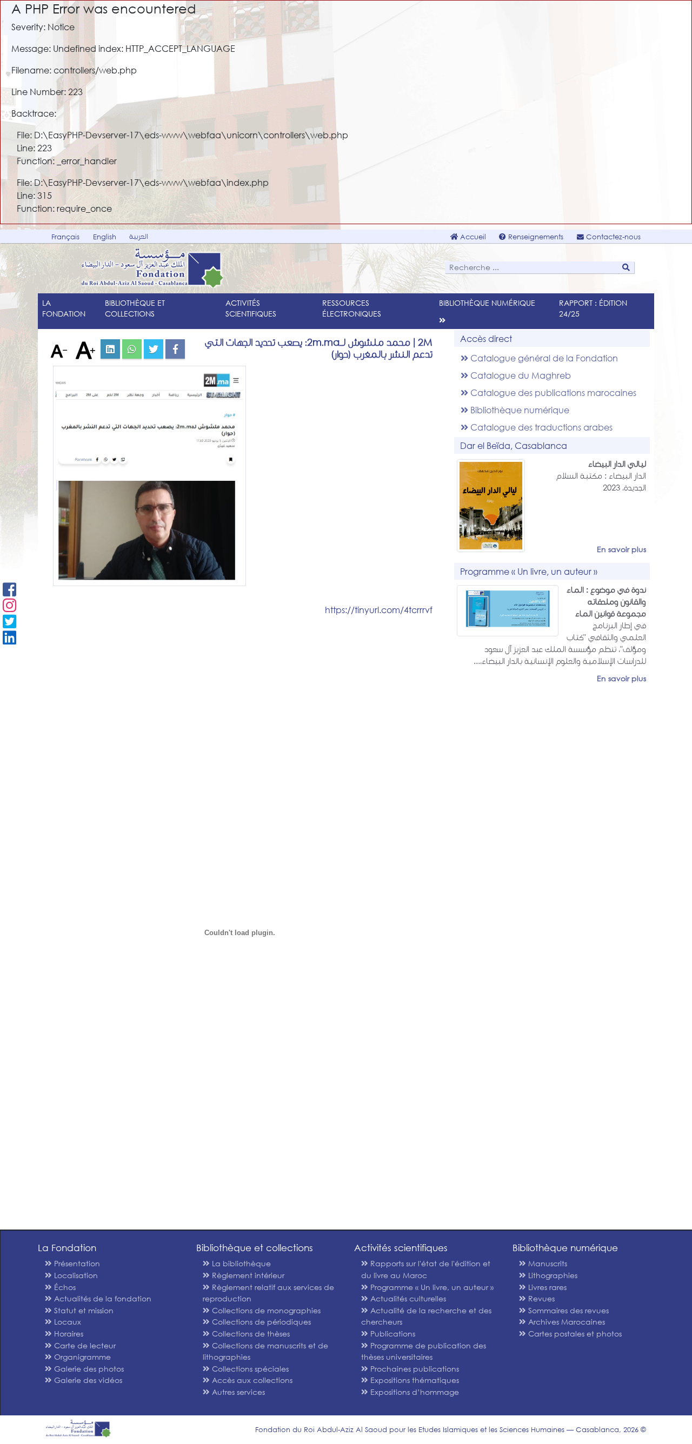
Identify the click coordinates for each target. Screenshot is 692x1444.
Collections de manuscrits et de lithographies (265, 1351)
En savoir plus (621, 549)
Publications (391, 1333)
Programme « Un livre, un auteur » (431, 1287)
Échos (64, 1287)
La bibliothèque (240, 1263)
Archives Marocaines (565, 1322)
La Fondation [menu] (63, 308)
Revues (540, 1298)
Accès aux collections (251, 1380)
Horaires (67, 1333)
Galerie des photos (88, 1369)
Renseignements (534, 236)
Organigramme (81, 1357)
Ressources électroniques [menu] (351, 308)
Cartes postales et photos (574, 1333)
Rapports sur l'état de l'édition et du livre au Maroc (425, 1269)
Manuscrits (546, 1263)
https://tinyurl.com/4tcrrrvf (378, 609)
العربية (138, 236)
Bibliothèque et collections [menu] (135, 308)
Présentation (76, 1263)
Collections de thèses (250, 1333)
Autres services (237, 1392)
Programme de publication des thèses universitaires (423, 1351)
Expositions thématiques (413, 1380)
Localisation (75, 1275)
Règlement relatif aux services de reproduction (268, 1293)
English (104, 236)
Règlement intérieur (247, 1275)
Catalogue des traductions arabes (540, 427)
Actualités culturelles (407, 1298)
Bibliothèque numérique (518, 409)
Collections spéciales (249, 1369)
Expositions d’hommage (413, 1392)
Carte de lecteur (84, 1345)
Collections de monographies (265, 1310)
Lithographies (551, 1275)
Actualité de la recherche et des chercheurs (426, 1316)
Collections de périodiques (260, 1322)
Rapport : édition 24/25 (593, 308)
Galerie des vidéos (87, 1380)
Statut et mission (83, 1310)
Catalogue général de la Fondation (543, 358)
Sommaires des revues (567, 1310)
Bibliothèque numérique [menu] (487, 303)
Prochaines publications (413, 1369)
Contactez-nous (612, 236)
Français (65, 236)
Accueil (472, 236)
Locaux (66, 1322)
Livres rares (546, 1287)
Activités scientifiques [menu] (250, 308)
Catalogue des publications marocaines (552, 392)
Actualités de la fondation (101, 1298)
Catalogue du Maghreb (519, 375)
